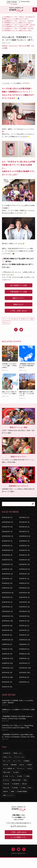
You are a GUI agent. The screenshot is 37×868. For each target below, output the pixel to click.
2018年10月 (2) (24, 640)
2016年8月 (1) (24, 682)
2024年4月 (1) (24, 527)
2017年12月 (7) (24, 663)
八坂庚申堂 (16, 784)
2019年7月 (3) (24, 621)
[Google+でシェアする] (24, 849)
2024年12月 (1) (7, 522)
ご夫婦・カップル (9, 776)
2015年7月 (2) (7, 687)
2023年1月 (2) (24, 546)
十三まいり (21, 768)
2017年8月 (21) (24, 672)
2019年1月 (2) (24, 635)
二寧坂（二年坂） (27, 787)
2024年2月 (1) (7, 531)
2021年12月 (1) (24, 569)
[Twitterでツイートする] (21, 329)
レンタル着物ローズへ (18, 837)
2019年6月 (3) (7, 626)
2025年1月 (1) (24, 517)
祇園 (13, 791)
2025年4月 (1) (7, 517)
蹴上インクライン (9, 795)
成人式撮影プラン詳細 (18, 285)
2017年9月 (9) (7, 672)
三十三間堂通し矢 (9, 768)
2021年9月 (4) (24, 574)
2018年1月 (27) (7, 663)
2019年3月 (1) (24, 630)
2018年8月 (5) (24, 644)
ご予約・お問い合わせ (18, 311)
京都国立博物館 (22, 791)
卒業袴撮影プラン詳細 (18, 292)
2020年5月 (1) (7, 602)
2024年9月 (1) (24, 522)
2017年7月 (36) (7, 677)
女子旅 (6, 764)
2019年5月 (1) (24, 626)
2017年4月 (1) (24, 677)
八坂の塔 (6, 784)
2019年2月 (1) (7, 635)
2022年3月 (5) (7, 564)
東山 (25, 780)
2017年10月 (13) (25, 668)
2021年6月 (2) (7, 583)
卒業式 (24, 319)
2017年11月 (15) (7, 668)
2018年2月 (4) (24, 658)
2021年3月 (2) (7, 588)
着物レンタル (18, 753)
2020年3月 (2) (24, 602)
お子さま (6, 322)
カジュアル (7, 761)
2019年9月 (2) (24, 616)
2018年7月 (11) (7, 649)
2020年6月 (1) (24, 597)
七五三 (30, 768)
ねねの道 (6, 787)
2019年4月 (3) (7, 630)
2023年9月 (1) (7, 541)
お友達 (20, 776)
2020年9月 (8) (24, 593)
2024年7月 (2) (7, 527)
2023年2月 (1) (7, 546)
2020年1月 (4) (24, 607)
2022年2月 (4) (24, 564)
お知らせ (4, 45)
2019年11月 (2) (24, 611)
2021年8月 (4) (7, 578)
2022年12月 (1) (7, 550)
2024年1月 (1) (24, 531)
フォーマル (7, 319)
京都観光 (27, 761)
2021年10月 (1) (7, 574)
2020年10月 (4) (8, 593)
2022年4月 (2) (24, 560)
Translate (14, 4)
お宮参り (16, 772)
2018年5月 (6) (7, 654)
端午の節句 (7, 772)
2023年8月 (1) (24, 541)
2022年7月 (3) (24, 555)
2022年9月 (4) (24, 550)
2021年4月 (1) (24, 583)
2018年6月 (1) (24, 649)
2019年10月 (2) (7, 616)
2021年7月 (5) (24, 578)
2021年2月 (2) (24, 588)
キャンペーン (13, 45)
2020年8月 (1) (7, 597)
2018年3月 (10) (7, 658)
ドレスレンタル (20, 757)
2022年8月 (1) (7, 555)
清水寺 (6, 791)
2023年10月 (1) (24, 536)
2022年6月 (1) (7, 560)
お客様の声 (7, 753)
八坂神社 (15, 787)
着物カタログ (19, 304)
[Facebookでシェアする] (16, 329)
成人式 (16, 319)
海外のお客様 (17, 780)
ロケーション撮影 (24, 45)
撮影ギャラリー (18, 298)
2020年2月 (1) (7, 607)
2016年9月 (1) (7, 682)
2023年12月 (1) (7, 536)
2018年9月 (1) (7, 644)
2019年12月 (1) (7, 611)
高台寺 (25, 784)
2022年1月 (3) (7, 569)
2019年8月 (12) (7, 621)
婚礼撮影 (14, 764)
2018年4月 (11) (24, 654)
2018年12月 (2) (7, 640)
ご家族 (31, 319)
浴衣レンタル (8, 757)
